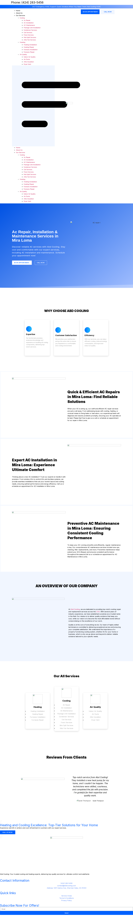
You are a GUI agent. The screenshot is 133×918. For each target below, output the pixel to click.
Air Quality (23, 54)
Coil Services (28, 32)
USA (98, 612)
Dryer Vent (27, 64)
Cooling (22, 18)
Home (18, 11)
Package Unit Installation (32, 28)
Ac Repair (27, 20)
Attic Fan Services (30, 40)
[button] (33, 105)
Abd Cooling (75, 609)
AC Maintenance (29, 25)
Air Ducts (27, 59)
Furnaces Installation (30, 50)
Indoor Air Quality (29, 57)
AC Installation (29, 23)
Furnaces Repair (29, 52)
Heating (22, 42)
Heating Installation (30, 45)
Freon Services (29, 35)
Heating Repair (29, 47)
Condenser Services (30, 30)
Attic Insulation (29, 62)
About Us (19, 13)
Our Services (20, 15)
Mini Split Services (30, 37)
